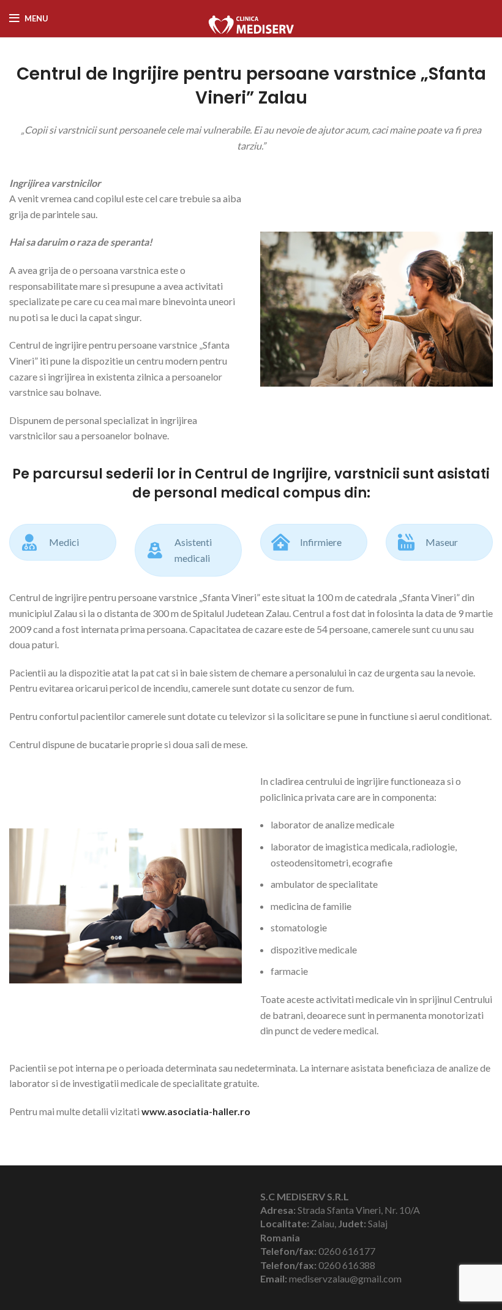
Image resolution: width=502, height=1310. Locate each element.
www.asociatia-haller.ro (195, 1111)
